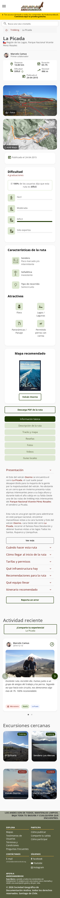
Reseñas (30, 438)
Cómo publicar (38, 831)
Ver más (30, 540)
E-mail (9, 858)
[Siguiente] (55, 676)
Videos (30, 451)
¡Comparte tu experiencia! (30, 629)
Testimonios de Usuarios (14, 837)
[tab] (30, 470)
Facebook (37, 858)
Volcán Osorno (30, 396)
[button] (29, 470)
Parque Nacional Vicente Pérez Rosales (30, 501)
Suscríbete (10, 879)
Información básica (30, 419)
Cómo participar (39, 839)
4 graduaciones (16, 175)
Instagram (38, 867)
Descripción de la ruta (30, 425)
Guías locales (30, 458)
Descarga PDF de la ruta (30, 409)
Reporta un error (30, 599)
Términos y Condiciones (12, 844)
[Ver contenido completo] (52, 644)
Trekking (14, 29)
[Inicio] (6, 29)
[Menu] (9, 6)
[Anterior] (5, 676)
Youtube (38, 863)
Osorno (29, 477)
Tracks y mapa (30, 432)
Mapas (9, 831)
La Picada (17, 480)
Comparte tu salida (41, 835)
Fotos (30, 445)
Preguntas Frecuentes (17, 848)
